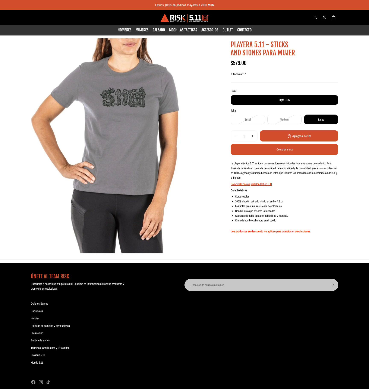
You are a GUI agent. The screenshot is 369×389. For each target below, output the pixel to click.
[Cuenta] (324, 17)
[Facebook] (33, 382)
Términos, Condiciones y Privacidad (50, 348)
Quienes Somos (39, 303)
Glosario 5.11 (38, 355)
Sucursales (37, 311)
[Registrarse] (332, 285)
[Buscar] (315, 17)
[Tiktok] (48, 382)
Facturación (37, 333)
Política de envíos (40, 340)
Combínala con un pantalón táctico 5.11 (251, 184)
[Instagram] (40, 382)
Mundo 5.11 (37, 362)
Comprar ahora (285, 149)
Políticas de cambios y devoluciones (50, 326)
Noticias (35, 318)
